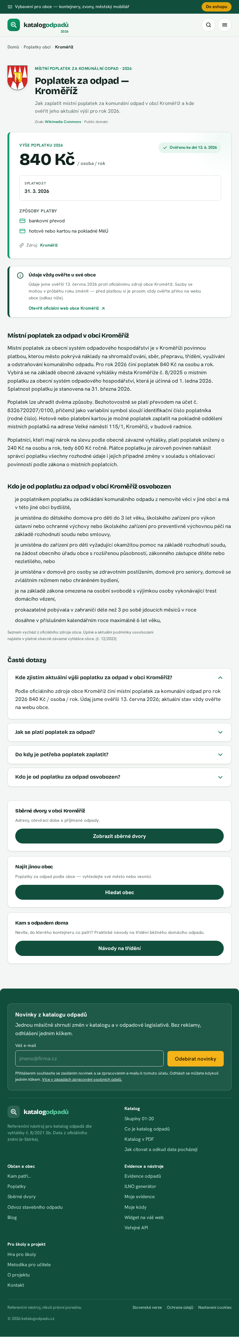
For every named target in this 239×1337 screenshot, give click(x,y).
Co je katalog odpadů (147, 1129)
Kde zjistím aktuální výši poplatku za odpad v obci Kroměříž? (93, 677)
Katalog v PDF (139, 1139)
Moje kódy (135, 1207)
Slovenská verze (147, 1307)
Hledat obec (119, 892)
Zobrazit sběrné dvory (119, 836)
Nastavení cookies (215, 1307)
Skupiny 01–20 (139, 1119)
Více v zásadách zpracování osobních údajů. (82, 1079)
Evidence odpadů (142, 1176)
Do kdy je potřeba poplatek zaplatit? (61, 754)
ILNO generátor (140, 1186)
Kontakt (15, 1285)
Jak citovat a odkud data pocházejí (160, 1149)
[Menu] (225, 25)
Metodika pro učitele (29, 1265)
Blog (12, 1217)
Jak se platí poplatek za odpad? (55, 732)
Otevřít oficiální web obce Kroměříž (64, 308)
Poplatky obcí (37, 47)
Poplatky (16, 1186)
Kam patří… (19, 1176)
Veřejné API (136, 1228)
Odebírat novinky (195, 1058)
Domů (13, 47)
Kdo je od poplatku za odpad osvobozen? (67, 777)
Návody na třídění (119, 948)
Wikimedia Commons (63, 121)
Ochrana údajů (180, 1307)
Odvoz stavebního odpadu (35, 1207)
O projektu (18, 1275)
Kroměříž (49, 245)
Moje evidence (139, 1197)
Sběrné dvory (21, 1197)
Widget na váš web (144, 1217)
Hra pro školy (21, 1254)
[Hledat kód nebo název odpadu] (208, 25)
